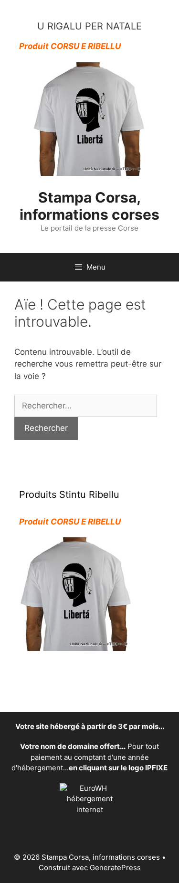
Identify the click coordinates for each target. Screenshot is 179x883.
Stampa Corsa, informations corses (89, 206)
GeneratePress (115, 867)
